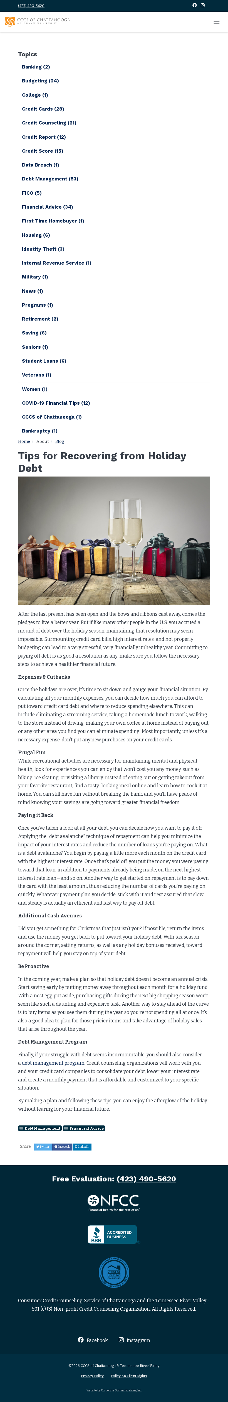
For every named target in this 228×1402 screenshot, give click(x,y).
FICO (32, 193)
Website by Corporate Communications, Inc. (114, 1390)
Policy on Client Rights (129, 1376)
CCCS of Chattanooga (52, 417)
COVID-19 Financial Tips (56, 403)
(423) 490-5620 (31, 6)
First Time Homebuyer (53, 221)
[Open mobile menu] (216, 22)
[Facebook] (195, 6)
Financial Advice (86, 1128)
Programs (37, 305)
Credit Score (42, 151)
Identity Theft (43, 249)
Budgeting (40, 81)
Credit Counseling (49, 123)
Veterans (36, 375)
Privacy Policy (92, 1376)
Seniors (35, 347)
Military (35, 277)
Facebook (96, 1341)
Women (35, 389)
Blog (59, 441)
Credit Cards (43, 109)
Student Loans (44, 361)
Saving (34, 333)
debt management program (53, 1063)
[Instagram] (202, 6)
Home (24, 441)
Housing (36, 235)
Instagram (137, 1341)
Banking (36, 67)
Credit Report (44, 137)
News (32, 291)
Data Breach (40, 165)
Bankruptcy (40, 431)
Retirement (40, 319)
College (35, 95)
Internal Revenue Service (56, 263)
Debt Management (42, 1128)
